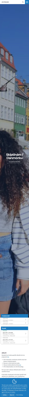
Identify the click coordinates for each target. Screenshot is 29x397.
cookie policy (7, 388)
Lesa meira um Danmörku (14, 161)
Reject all (12, 395)
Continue (5, 395)
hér (20, 365)
